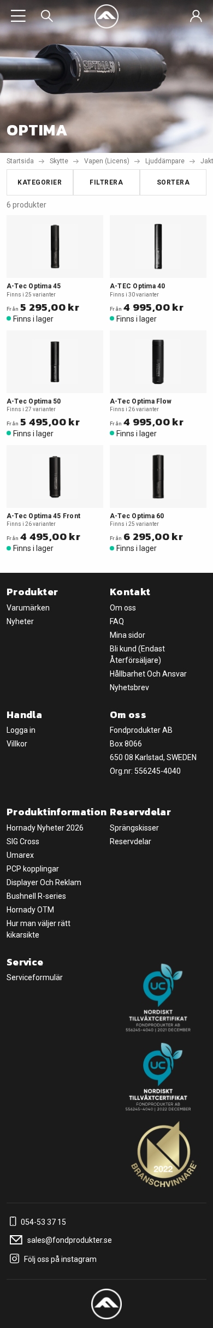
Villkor (17, 743)
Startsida (20, 161)
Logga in (21, 730)
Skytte (59, 161)
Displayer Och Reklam (44, 882)
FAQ (117, 621)
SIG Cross (23, 841)
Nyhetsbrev (129, 687)
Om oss (123, 607)
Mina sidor (127, 635)
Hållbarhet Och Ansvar (148, 673)
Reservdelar (130, 841)
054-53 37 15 (42, 1222)
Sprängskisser (134, 827)
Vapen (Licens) (106, 161)
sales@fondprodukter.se (69, 1240)
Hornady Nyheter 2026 (45, 827)
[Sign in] (196, 16)
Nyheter (20, 621)
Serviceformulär (35, 977)
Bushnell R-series (36, 896)
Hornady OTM (30, 909)
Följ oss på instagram (59, 1259)
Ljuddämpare (165, 161)
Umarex (20, 855)
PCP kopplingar (33, 868)
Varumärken (28, 607)
